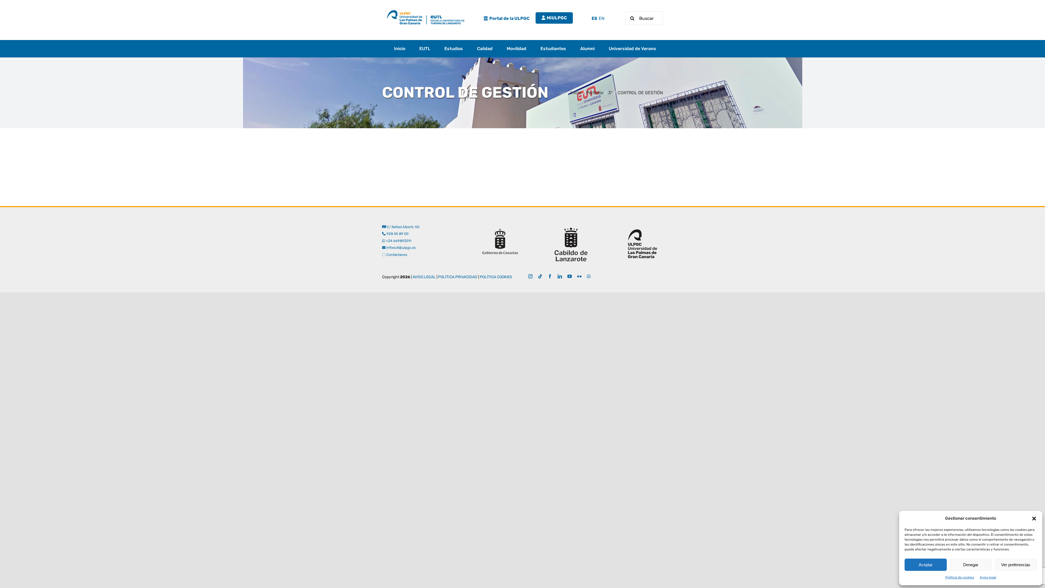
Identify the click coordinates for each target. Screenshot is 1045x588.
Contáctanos (396, 255)
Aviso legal (988, 577)
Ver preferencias (1015, 564)
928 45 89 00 (397, 234)
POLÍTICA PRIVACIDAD (457, 277)
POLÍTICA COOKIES (496, 277)
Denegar (970, 564)
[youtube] (569, 276)
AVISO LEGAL (424, 277)
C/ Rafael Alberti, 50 (402, 227)
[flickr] (579, 276)
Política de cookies (959, 577)
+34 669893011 (398, 241)
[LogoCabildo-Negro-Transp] (571, 225)
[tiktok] (540, 276)
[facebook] (550, 276)
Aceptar (926, 564)
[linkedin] (560, 276)
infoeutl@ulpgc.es (401, 248)
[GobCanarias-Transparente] (500, 225)
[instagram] (530, 276)
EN (601, 18)
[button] (1034, 518)
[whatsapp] (589, 276)
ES (594, 18)
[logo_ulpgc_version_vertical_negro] (642, 225)
